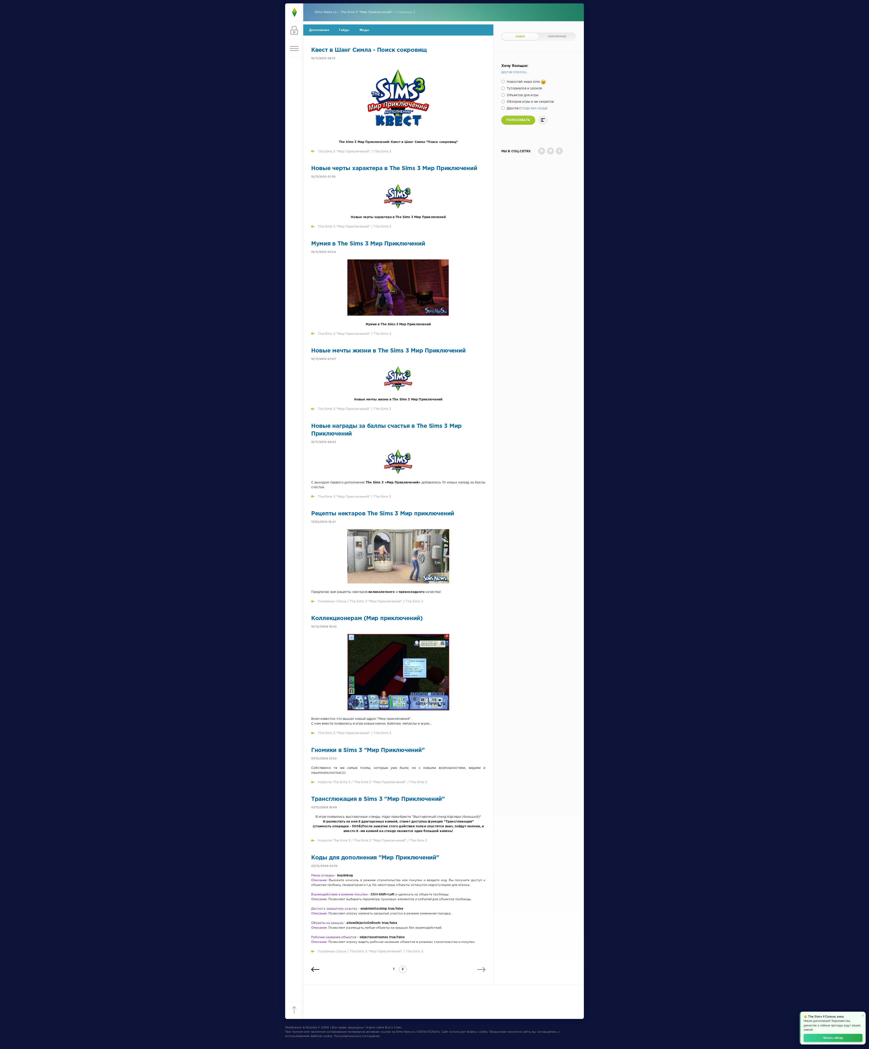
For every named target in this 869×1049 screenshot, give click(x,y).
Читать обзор (833, 1037)
